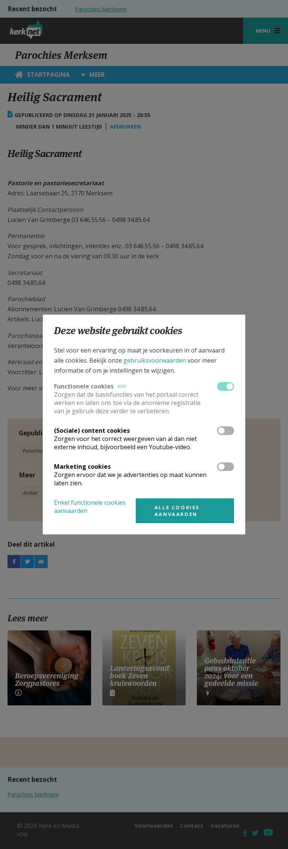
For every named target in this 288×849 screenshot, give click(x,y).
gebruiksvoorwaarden (154, 360)
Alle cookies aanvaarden (177, 511)
